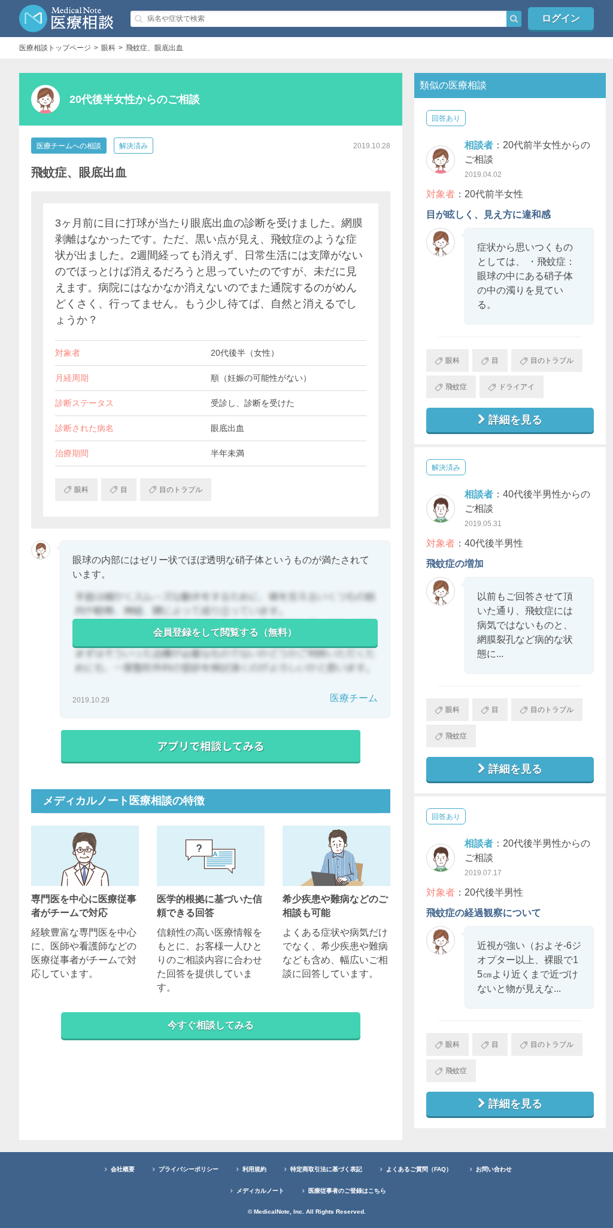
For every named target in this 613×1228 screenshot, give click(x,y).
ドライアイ (517, 387)
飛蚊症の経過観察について (483, 913)
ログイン (561, 18)
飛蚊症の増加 (455, 563)
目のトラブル (551, 360)
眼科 (452, 360)
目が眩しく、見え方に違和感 (488, 214)
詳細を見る (515, 420)
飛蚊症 (456, 387)
